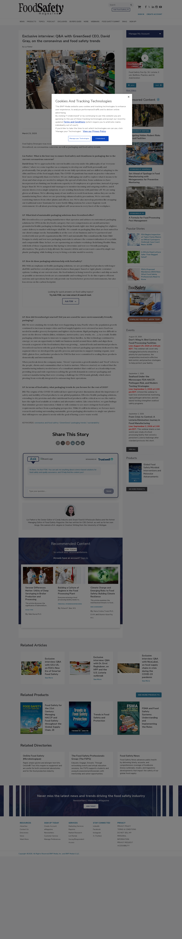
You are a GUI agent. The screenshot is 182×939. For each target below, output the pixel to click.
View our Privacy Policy (94, 131)
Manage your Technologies (79, 138)
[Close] (128, 97)
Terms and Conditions (74, 122)
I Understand (100, 138)
